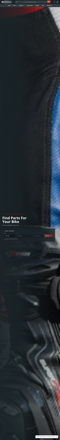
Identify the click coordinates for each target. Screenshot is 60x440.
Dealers (37, 5)
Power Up (21, 5)
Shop (14, 5)
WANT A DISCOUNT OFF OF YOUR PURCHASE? (46, 436)
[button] (57, 2)
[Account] (54, 2)
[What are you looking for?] (48, 2)
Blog (43, 5)
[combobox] (35, 2)
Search (48, 235)
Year (33, 233)
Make (5, 233)
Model (17, 233)
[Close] (56, 436)
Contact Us (49, 5)
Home (9, 5)
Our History (30, 5)
